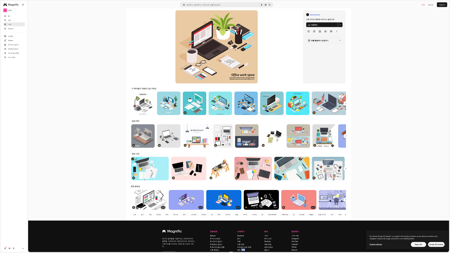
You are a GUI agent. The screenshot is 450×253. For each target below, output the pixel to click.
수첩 (150, 214)
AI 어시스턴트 (215, 238)
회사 (266, 231)
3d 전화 (301, 214)
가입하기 (442, 5)
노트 (134, 214)
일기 (142, 214)
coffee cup (285, 214)
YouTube (295, 241)
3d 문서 (204, 214)
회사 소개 (267, 238)
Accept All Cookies (436, 244)
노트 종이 (194, 214)
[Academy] (9, 248)
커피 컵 (254, 214)
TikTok (294, 247)
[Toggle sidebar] (23, 5)
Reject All (418, 244)
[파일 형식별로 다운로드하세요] (340, 24)
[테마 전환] (13, 248)
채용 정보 (267, 244)
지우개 (245, 214)
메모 (167, 214)
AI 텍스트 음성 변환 (217, 247)
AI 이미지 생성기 (216, 241)
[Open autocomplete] (183, 5)
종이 (219, 214)
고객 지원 (295, 235)
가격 (423, 5)
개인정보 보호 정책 (244, 247)
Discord (294, 250)
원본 (240, 250)
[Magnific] (172, 231)
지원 (238, 241)
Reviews (267, 241)
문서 (184, 214)
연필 (236, 214)
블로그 (266, 250)
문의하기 (295, 231)
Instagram (295, 238)
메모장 (158, 214)
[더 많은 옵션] (336, 31)
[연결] (5, 248)
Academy (240, 235)
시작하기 (241, 231)
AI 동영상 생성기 (216, 244)
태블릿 (311, 214)
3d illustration (272, 214)
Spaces (213, 235)
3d (262, 214)
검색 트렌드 (268, 247)
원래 (189, 14)
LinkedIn (295, 244)
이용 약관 (240, 244)
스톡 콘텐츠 (214, 250)
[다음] (346, 103)
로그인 (430, 5)
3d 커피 (227, 214)
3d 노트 (175, 214)
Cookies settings (376, 244)
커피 (332, 214)
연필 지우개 (322, 214)
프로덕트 (214, 231)
